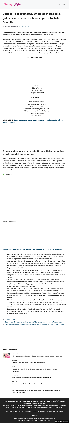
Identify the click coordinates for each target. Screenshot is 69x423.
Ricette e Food (10, 319)
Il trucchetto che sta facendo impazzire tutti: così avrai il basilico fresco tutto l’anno (34, 325)
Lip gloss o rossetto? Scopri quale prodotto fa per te (28, 362)
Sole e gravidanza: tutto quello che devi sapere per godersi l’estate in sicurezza (37, 356)
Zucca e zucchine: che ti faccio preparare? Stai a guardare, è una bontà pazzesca (33, 322)
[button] (60, 4)
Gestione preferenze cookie (61, 421)
